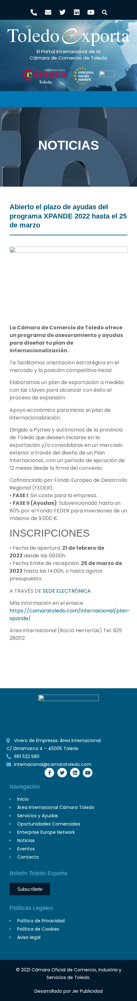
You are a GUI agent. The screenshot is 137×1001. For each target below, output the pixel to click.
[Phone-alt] (33, 12)
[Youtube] (91, 12)
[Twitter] (62, 12)
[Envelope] (48, 12)
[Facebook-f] (49, 772)
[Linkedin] (76, 12)
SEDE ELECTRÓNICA (66, 591)
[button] (104, 12)
